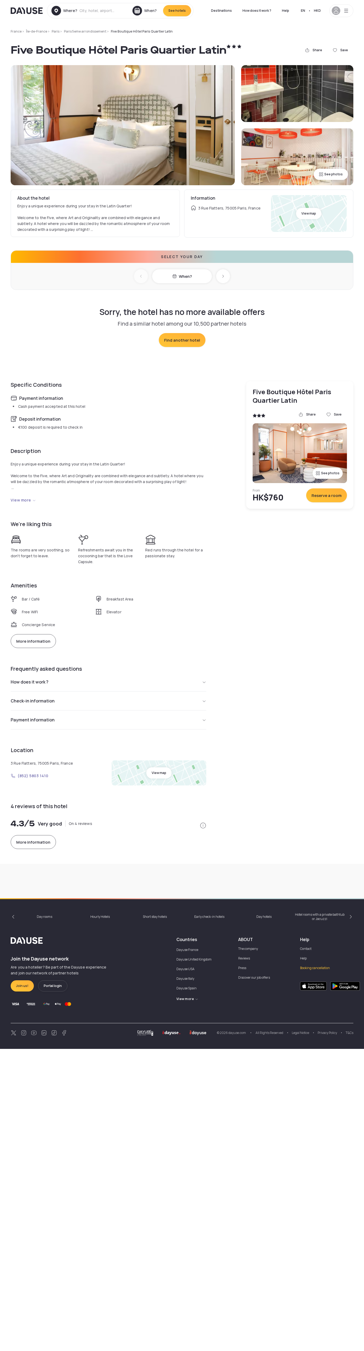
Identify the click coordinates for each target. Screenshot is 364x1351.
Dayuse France (187, 949)
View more (21, 500)
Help (285, 10)
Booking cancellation (315, 968)
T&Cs (349, 1032)
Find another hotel (182, 340)
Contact (306, 948)
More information (33, 641)
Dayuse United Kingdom (194, 959)
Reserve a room (327, 495)
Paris (55, 31)
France (16, 31)
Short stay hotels (155, 916)
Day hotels (264, 916)
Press (242, 968)
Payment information (33, 720)
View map (308, 213)
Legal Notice (300, 1032)
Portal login (53, 985)
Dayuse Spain (186, 988)
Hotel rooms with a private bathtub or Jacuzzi (320, 916)
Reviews (244, 958)
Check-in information (33, 701)
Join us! (22, 985)
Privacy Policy (327, 1032)
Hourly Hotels (100, 916)
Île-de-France (36, 31)
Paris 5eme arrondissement (85, 31)
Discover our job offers (254, 977)
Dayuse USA (185, 969)
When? (185, 276)
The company (248, 948)
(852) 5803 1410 (33, 775)
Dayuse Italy (185, 978)
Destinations (221, 10)
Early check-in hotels (209, 916)
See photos (333, 174)
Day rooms (44, 916)
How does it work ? (256, 10)
